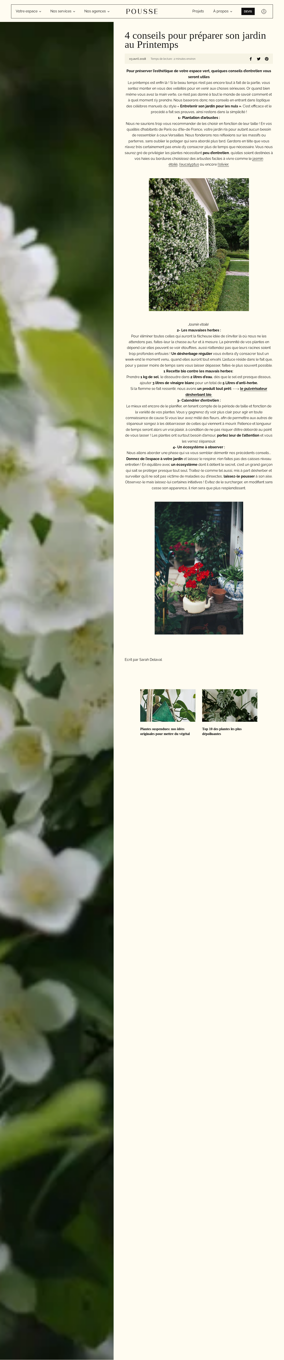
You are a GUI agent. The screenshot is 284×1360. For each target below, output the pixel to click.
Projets (198, 11)
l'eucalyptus (189, 164)
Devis (248, 11)
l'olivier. (223, 164)
